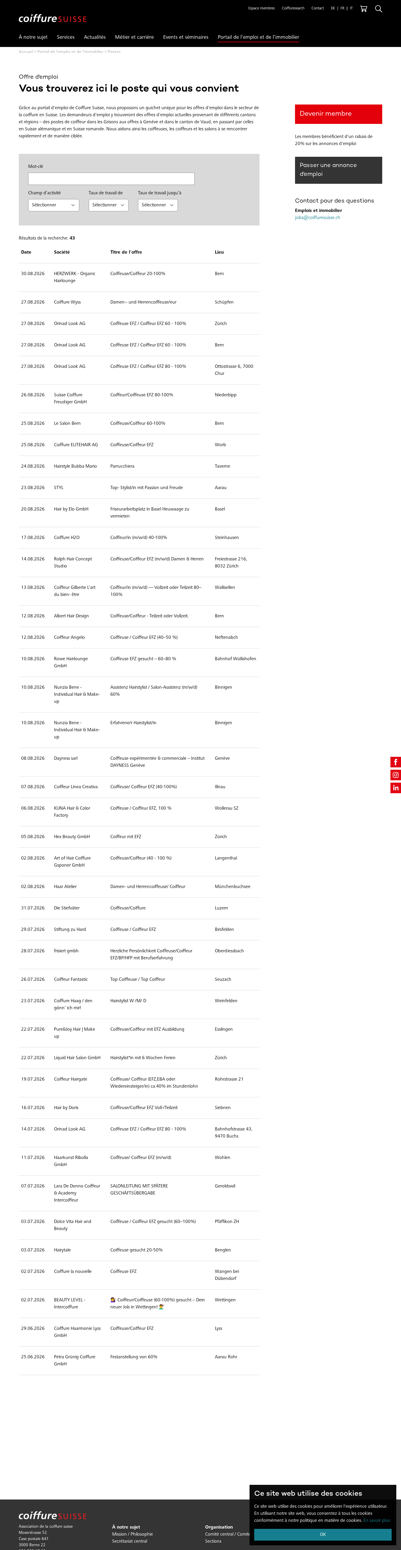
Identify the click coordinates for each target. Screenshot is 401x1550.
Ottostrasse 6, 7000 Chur (234, 370)
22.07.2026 (33, 1029)
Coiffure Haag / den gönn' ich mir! (73, 1004)
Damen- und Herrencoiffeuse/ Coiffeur (147, 886)
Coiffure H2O (67, 537)
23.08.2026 (33, 488)
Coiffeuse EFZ (123, 1271)
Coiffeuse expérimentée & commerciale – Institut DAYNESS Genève (157, 762)
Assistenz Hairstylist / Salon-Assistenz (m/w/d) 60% (153, 691)
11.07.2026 (33, 1157)
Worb (220, 445)
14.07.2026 (33, 1129)
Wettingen (225, 1300)
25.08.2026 (33, 423)
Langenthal (226, 858)
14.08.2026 (33, 559)
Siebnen (223, 1108)
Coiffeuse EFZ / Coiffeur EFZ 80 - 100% (148, 366)
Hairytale (62, 1250)
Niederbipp (226, 395)
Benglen (223, 1250)
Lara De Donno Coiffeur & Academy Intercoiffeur (77, 1193)
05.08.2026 (33, 837)
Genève (222, 758)
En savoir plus (376, 1520)
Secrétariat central (129, 1541)
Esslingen (224, 1029)
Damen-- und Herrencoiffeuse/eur (143, 302)
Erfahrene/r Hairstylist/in (133, 723)
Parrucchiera (122, 466)
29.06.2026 (33, 1328)
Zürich (221, 323)
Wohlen (222, 1157)
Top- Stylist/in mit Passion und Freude (146, 488)
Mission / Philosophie (132, 1534)
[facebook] (395, 762)
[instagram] (395, 775)
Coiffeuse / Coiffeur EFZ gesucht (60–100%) (153, 1221)
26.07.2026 (33, 979)
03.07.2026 (33, 1221)
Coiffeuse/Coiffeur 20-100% (137, 274)
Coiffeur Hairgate (70, 1079)
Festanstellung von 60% (133, 1357)
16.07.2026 (33, 1108)
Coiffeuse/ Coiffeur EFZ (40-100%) (143, 787)
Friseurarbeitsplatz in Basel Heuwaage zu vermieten (149, 513)
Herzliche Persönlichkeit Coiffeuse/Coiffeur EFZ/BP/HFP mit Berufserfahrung (151, 955)
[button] (261, 9)
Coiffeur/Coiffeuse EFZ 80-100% (141, 395)
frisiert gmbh (66, 951)
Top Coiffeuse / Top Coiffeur (137, 979)
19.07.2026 (33, 1079)
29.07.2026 (33, 929)
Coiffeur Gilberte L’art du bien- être (74, 591)
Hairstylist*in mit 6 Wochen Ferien (143, 1058)
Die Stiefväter (67, 908)
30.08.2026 (33, 274)
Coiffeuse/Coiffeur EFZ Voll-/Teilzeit (144, 1108)
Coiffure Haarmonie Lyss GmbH (77, 1332)
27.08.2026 (33, 302)
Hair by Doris (66, 1108)
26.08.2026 (33, 395)
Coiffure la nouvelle (73, 1271)
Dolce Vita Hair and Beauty (72, 1225)
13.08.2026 (33, 587)
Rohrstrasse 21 (229, 1079)
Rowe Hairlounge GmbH (71, 662)
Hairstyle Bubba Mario (75, 466)
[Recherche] (378, 8)
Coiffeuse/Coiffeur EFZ (132, 445)
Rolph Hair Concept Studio (73, 563)
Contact (317, 9)
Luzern (221, 908)
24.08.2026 (33, 466)
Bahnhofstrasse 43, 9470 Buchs (233, 1133)
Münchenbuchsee (232, 886)
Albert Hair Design (71, 616)
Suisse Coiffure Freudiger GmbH (70, 399)
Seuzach (223, 979)
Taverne (222, 466)
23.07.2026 (33, 1001)
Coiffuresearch (293, 9)
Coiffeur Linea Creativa (76, 787)
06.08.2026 (33, 808)
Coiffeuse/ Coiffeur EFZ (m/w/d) (140, 1157)
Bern (219, 274)
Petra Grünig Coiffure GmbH (74, 1361)
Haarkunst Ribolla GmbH (71, 1161)
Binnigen (223, 687)
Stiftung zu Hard (70, 929)
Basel (220, 509)
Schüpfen (224, 302)
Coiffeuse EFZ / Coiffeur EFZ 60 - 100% (148, 323)
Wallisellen (225, 587)
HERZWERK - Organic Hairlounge (74, 277)
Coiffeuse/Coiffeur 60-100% (137, 423)
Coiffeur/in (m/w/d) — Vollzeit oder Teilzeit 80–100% (155, 591)
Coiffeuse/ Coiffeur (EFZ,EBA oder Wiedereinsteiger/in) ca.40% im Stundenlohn (154, 1083)
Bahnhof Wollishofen (235, 659)
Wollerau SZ (226, 808)
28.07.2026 (33, 951)
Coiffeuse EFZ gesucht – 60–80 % (143, 659)
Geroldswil (225, 1186)
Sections (213, 1541)
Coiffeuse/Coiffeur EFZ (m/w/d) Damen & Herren (157, 559)
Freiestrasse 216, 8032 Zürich (231, 563)
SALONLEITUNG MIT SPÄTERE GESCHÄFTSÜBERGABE (139, 1190)
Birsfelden (224, 929)
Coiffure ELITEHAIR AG (76, 445)
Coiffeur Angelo (69, 637)
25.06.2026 (33, 1357)
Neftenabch (226, 637)
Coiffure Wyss (67, 302)
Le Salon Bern (67, 423)
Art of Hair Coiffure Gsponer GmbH (72, 862)
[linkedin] (395, 788)
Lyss (218, 1328)
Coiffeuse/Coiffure (128, 908)
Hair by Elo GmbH (71, 509)
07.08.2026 (33, 787)
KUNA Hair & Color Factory (72, 812)
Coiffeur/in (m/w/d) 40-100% (138, 537)
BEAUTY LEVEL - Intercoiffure (69, 1304)
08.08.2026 (33, 758)
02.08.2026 (33, 858)
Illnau (220, 787)
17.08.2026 (33, 537)
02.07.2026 (33, 1271)
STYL (58, 488)
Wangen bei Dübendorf (227, 1275)
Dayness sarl (65, 758)
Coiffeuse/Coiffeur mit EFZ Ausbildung (147, 1029)
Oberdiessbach (229, 951)
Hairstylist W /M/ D (128, 1001)
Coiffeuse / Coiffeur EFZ (133, 929)
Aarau (221, 488)
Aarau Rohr (226, 1357)
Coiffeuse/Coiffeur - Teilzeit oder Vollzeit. (149, 616)
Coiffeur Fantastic (71, 979)
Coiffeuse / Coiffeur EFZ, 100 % (140, 808)
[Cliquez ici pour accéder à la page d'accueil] (52, 13)
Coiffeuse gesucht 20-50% (136, 1250)
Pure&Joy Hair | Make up (74, 1033)
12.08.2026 (33, 616)
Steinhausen (227, 537)
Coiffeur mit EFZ (125, 837)
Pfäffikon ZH (227, 1221)
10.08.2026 (33, 659)
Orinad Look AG (69, 323)
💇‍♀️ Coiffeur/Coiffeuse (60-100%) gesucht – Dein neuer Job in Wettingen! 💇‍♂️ (157, 1304)
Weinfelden (226, 1001)
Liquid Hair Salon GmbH (77, 1058)
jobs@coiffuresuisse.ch (317, 217)
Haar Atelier (65, 886)
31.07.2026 (33, 908)
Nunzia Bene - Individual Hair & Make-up (77, 694)
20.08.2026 (33, 509)
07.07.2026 (33, 1186)
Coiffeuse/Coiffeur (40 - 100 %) (140, 858)
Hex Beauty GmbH (72, 837)
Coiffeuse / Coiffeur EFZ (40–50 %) (144, 637)
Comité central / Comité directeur (237, 1534)
